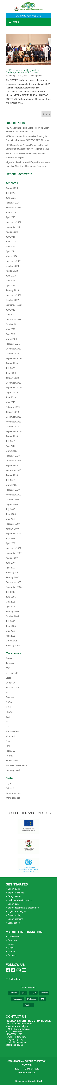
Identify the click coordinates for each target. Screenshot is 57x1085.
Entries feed (11, 788)
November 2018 (13, 421)
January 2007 (12, 577)
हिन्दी (42, 999)
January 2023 (12, 290)
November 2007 (13, 548)
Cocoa (11, 944)
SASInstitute (12, 760)
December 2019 (13, 382)
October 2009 (12, 499)
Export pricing (14, 915)
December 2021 (13, 319)
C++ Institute (12, 673)
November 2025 (13, 207)
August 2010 (12, 475)
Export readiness (16, 892)
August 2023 (12, 271)
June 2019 (11, 397)
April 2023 (10, 285)
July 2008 (10, 538)
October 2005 (12, 616)
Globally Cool (35, 1081)
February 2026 (13, 202)
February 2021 (13, 344)
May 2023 (10, 280)
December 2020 (13, 348)
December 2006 (13, 582)
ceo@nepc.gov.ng (14, 1039)
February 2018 (13, 455)
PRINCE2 (10, 751)
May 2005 (10, 631)
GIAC (8, 707)
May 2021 (10, 329)
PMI (8, 746)
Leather (11, 951)
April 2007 (10, 567)
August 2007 (12, 558)
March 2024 (11, 256)
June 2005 (11, 626)
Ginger (11, 947)
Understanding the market (20, 900)
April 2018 (10, 446)
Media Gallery (12, 731)
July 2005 (10, 621)
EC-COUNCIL (12, 687)
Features (10, 697)
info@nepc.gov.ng (14, 1045)
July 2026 (10, 193)
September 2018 (13, 431)
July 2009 (10, 509)
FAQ (17, 1069)
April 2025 (10, 217)
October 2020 (12, 353)
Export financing (15, 919)
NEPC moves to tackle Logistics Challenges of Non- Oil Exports (22, 71)
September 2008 (13, 533)
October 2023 (12, 266)
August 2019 (12, 392)
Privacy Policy (26, 1072)
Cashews (12, 940)
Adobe (9, 658)
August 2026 (12, 188)
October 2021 (12, 324)
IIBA (8, 716)
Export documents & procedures (23, 907)
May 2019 (10, 402)
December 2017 (13, 460)
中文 (24, 993)
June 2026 (11, 198)
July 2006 (10, 592)
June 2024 (11, 241)
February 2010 (13, 490)
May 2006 (10, 601)
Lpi (7, 726)
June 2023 (11, 275)
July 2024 (10, 236)
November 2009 (13, 494)
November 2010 (13, 470)
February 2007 (13, 572)
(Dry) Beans (13, 936)
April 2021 (10, 334)
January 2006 (12, 611)
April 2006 (10, 606)
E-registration (14, 896)
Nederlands (17, 999)
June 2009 (11, 514)
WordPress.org (13, 798)
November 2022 (13, 295)
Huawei (9, 712)
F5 (7, 692)
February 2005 (13, 645)
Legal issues (14, 922)
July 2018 (10, 441)
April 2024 (10, 251)
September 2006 (13, 587)
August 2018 (12, 436)
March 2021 (11, 339)
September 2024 (13, 227)
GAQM (9, 702)
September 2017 (13, 465)
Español (44, 993)
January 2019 (12, 412)
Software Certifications (16, 765)
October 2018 (12, 426)
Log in (8, 783)
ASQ (8, 668)
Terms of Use (31, 1069)
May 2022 (10, 314)
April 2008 (10, 543)
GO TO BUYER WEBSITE (28, 15)
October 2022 (12, 300)
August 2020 (12, 363)
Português (31, 999)
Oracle (9, 741)
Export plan (13, 904)
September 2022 (13, 305)
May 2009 (10, 519)
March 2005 (11, 640)
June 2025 (11, 212)
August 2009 (12, 504)
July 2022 (10, 309)
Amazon (10, 663)
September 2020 (13, 358)
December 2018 (13, 417)
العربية (33, 993)
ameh (11, 75)
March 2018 (11, 451)
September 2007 (13, 553)
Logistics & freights (17, 911)
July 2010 (10, 480)
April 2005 (10, 636)
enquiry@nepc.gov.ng (16, 1042)
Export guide (14, 889)
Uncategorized (36, 75)
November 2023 (13, 261)
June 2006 (11, 597)
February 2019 (13, 407)
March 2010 (11, 485)
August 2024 (12, 232)
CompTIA (10, 682)
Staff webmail (14, 979)
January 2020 (12, 378)
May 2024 (10, 246)
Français (13, 993)
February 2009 (13, 524)
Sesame (12, 955)
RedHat (9, 755)
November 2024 (13, 222)
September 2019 (13, 387)
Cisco (8, 678)
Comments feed (13, 793)
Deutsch (28, 1005)
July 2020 (10, 368)
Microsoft (10, 736)
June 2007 (11, 563)
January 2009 (12, 528)
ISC (7, 721)
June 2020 (11, 373)
